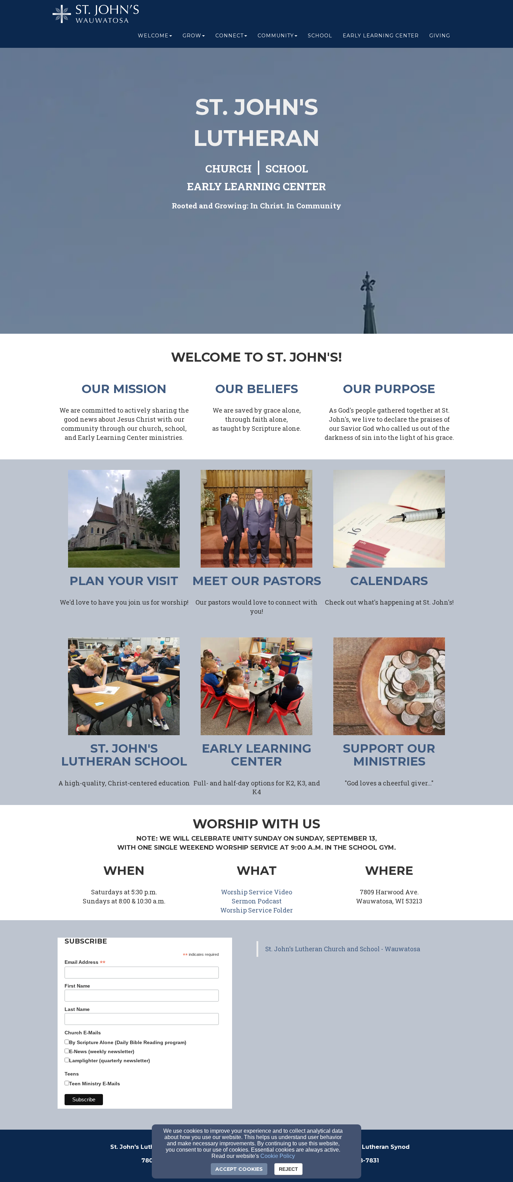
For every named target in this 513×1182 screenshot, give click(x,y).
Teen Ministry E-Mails (94, 1083)
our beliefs (256, 389)
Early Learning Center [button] (381, 35)
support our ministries (389, 755)
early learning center (256, 755)
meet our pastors (256, 581)
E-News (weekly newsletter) (101, 1051)
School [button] (320, 35)
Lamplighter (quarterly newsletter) (109, 1060)
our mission (124, 389)
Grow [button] (192, 35)
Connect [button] (229, 35)
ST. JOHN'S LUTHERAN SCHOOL (124, 755)
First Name (77, 986)
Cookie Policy (277, 1156)
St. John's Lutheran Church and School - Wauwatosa (342, 949)
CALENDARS (389, 581)
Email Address (85, 962)
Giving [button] (439, 35)
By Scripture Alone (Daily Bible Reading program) (127, 1042)
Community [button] (276, 35)
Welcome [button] (153, 35)
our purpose (389, 389)
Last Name (77, 1009)
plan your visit (123, 581)
